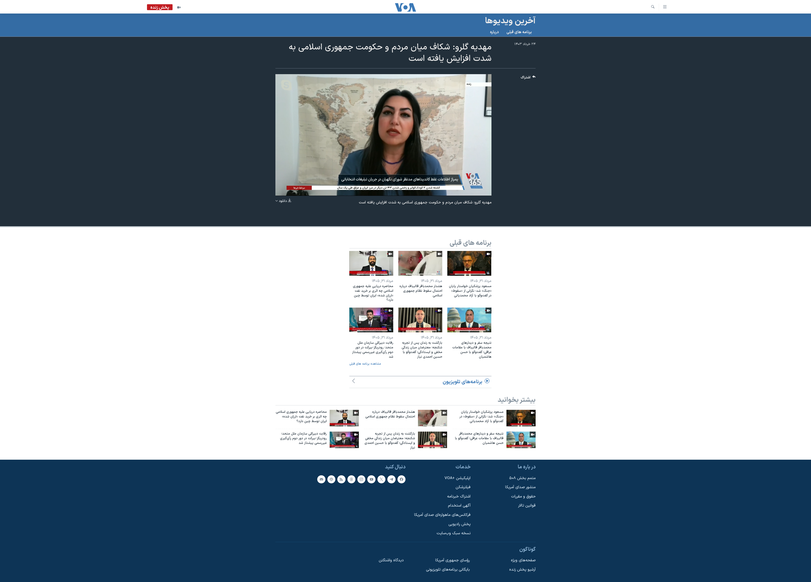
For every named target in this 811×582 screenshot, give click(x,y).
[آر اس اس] (341, 479)
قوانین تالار (527, 506)
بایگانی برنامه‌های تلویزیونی (448, 569)
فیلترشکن (463, 487)
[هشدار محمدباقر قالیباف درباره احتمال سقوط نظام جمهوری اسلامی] (420, 263)
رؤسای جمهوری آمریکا (452, 560)
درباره (494, 32)
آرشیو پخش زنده (522, 569)
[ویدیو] (179, 7)
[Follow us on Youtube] (371, 479)
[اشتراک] (321, 479)
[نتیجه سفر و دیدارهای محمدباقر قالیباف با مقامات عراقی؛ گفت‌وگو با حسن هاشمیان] (469, 320)
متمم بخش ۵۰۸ (522, 478)
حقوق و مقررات (523, 496)
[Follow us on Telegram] (391, 479)
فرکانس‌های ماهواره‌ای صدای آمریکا (442, 515)
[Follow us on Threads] (351, 479)
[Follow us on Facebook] (401, 479)
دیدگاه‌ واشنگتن (391, 560)
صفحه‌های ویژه (523, 560)
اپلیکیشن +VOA (458, 478)
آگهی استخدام (459, 506)
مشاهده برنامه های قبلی (365, 364)
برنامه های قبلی (519, 32)
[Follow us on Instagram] (361, 479)
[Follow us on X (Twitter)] (381, 479)
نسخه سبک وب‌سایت (454, 533)
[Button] (528, 78)
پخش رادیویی (459, 524)
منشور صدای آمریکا (520, 487)
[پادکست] (331, 479)
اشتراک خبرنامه (459, 496)
